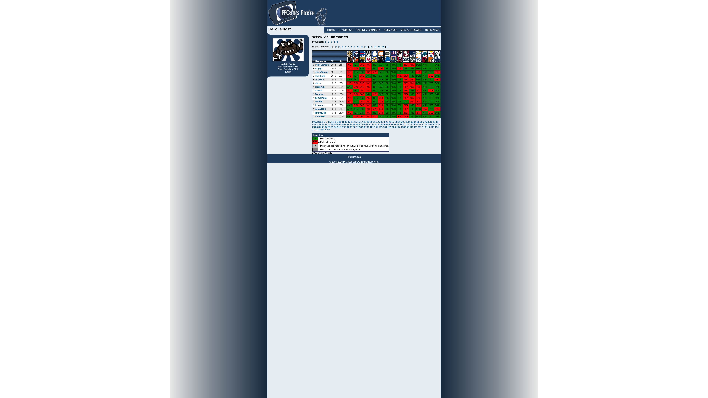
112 (420, 127)
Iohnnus (319, 105)
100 (367, 127)
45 (323, 124)
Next (327, 129)
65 (385, 124)
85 (319, 127)
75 (417, 124)
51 (341, 124)
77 (423, 124)
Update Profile (288, 64)
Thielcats (320, 76)
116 (437, 127)
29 (399, 122)
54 (351, 124)
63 (379, 124)
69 (398, 124)
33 (412, 122)
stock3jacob (321, 72)
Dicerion (319, 94)
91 (338, 127)
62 (376, 124)
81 (435, 124)
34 (415, 122)
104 (385, 127)
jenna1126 (320, 109)
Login (288, 72)
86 (323, 127)
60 (370, 124)
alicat (318, 83)
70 (401, 124)
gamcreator (321, 98)
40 (434, 122)
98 (360, 127)
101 (372, 127)
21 (374, 122)
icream (318, 101)
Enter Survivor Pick (288, 69)
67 (392, 124)
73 (410, 124)
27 (393, 122)
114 (428, 127)
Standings (345, 30)
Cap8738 (319, 87)
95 (351, 127)
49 (335, 124)
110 (411, 127)
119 (322, 129)
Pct (341, 61)
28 (396, 122)
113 (424, 127)
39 (430, 122)
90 (335, 127)
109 (407, 127)
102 (376, 127)
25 (387, 122)
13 (370, 46)
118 (318, 129)
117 (314, 129)
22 (377, 122)
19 (368, 122)
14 (375, 46)
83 (313, 127)
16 (383, 46)
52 (344, 124)
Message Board (410, 30)
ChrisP (318, 90)
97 (357, 127)
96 (354, 127)
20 (371, 122)
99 (363, 127)
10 (358, 46)
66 (388, 124)
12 (366, 46)
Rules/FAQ (432, 30)
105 (389, 127)
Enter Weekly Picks (288, 66)
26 (390, 122)
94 (348, 127)
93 (344, 127)
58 (363, 124)
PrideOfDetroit (322, 65)
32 (408, 122)
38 (427, 122)
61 (373, 124)
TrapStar (319, 79)
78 (426, 124)
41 (437, 122)
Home (331, 30)
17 (387, 46)
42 (313, 124)
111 (415, 127)
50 (338, 124)
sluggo (318, 68)
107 (398, 127)
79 (429, 124)
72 (407, 124)
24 (383, 122)
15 (379, 46)
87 (326, 127)
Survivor (390, 30)
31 (405, 122)
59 (366, 124)
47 (329, 124)
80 (432, 124)
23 (380, 122)
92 (341, 127)
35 (418, 122)
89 (332, 127)
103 (381, 127)
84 (316, 127)
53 (348, 124)
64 (382, 124)
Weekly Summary (368, 30)
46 (326, 124)
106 (394, 127)
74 (413, 124)
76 (420, 124)
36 (421, 122)
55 (354, 124)
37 (424, 122)
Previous (317, 122)
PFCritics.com (354, 157)
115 (432, 127)
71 (404, 124)
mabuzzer (320, 116)
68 (395, 124)
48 (332, 124)
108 (403, 127)
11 (362, 46)
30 (402, 122)
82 (439, 124)
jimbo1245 (320, 112)
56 (357, 124)
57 (360, 124)
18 (365, 122)
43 (316, 124)
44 (319, 124)
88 (329, 127)
